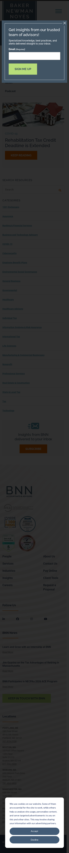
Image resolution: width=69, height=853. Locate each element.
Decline (34, 839)
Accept (34, 831)
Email (17, 49)
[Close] (64, 23)
